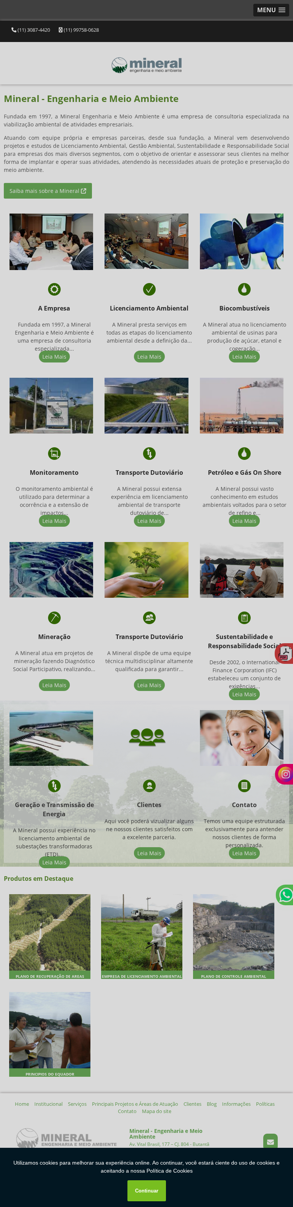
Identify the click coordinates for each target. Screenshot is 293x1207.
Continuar (146, 1191)
